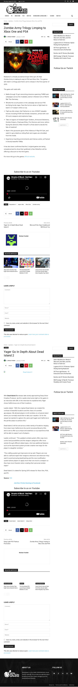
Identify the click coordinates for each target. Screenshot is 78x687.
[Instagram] (68, 1)
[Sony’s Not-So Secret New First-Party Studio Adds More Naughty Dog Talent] (42, 263)
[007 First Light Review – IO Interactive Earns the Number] (56, 112)
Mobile (21, 267)
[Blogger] (54, 673)
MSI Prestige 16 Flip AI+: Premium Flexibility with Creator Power (64, 57)
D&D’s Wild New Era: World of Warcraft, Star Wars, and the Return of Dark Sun (62, 38)
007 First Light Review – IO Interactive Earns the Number (62, 49)
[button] (72, 16)
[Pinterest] (26, 42)
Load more (63, 125)
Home (5, 21)
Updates (10, 21)
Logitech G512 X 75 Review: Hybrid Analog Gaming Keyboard (64, 44)
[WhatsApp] (31, 42)
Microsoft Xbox (8, 267)
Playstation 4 (12, 204)
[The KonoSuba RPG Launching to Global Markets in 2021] (27, 263)
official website (29, 156)
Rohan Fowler (11, 36)
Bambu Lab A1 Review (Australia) (64, 53)
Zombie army (36, 204)
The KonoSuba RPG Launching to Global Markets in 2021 (25, 271)
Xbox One (28, 204)
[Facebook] (65, 1)
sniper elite (21, 204)
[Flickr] (62, 673)
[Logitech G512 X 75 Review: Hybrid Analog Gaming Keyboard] (56, 105)
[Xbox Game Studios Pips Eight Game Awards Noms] (11, 263)
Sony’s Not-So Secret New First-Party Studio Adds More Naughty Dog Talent (42, 271)
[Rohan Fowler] (5, 37)
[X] (70, 1)
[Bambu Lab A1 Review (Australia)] (56, 119)
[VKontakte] (71, 673)
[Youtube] (73, 1)
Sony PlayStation (40, 267)
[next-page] (8, 277)
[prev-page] (5, 277)
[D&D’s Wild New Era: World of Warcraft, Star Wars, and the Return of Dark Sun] (56, 96)
